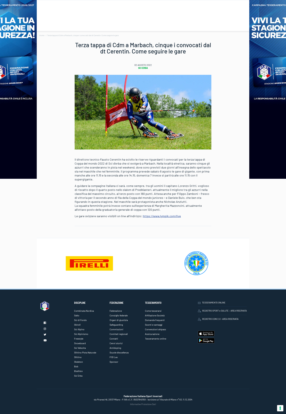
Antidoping (115, 347)
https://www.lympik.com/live (162, 216)
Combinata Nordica (84, 310)
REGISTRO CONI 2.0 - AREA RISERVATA (220, 319)
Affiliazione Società (155, 315)
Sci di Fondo (80, 320)
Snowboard (80, 343)
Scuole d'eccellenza (119, 352)
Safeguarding (116, 324)
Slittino (78, 357)
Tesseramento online (155, 338)
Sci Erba (143, 68)
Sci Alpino (79, 329)
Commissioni (116, 329)
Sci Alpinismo (81, 334)
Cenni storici (116, 343)
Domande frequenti (155, 320)
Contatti (114, 338)
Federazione (116, 310)
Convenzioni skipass (155, 329)
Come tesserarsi (153, 310)
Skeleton (78, 361)
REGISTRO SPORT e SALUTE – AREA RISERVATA (224, 310)
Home (41, 35)
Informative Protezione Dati (143, 404)
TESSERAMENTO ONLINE (213, 302)
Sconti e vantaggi (153, 324)
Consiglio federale (119, 315)
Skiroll (77, 324)
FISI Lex (114, 357)
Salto (76, 315)
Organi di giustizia (119, 320)
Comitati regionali (119, 334)
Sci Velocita (80, 347)
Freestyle (78, 338)
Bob (76, 366)
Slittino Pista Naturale (85, 352)
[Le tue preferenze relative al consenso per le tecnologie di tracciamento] (280, 408)
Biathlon (78, 371)
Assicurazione (152, 334)
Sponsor (114, 361)
